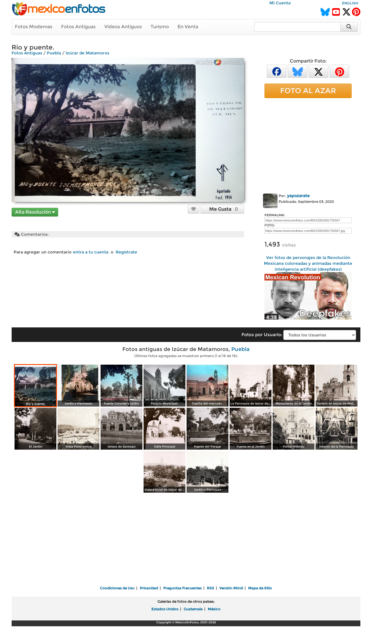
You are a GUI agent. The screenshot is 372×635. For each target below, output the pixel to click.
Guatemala (193, 609)
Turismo (160, 26)
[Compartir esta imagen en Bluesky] (297, 71)
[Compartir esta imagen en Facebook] (277, 71)
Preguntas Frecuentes (182, 588)
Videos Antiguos (123, 26)
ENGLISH (350, 3)
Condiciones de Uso (117, 588)
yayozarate (298, 195)
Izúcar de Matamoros (87, 53)
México (214, 609)
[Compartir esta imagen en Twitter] (318, 71)
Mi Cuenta (280, 3)
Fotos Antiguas (78, 26)
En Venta (188, 26)
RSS (210, 588)
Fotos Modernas (33, 26)
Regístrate (126, 252)
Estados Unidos (164, 609)
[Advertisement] (308, 144)
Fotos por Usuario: (262, 334)
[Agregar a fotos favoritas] (193, 209)
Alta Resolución (33, 212)
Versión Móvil (231, 588)
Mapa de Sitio (260, 588)
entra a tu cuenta (90, 252)
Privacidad (149, 588)
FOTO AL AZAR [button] (308, 90)
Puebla (54, 53)
